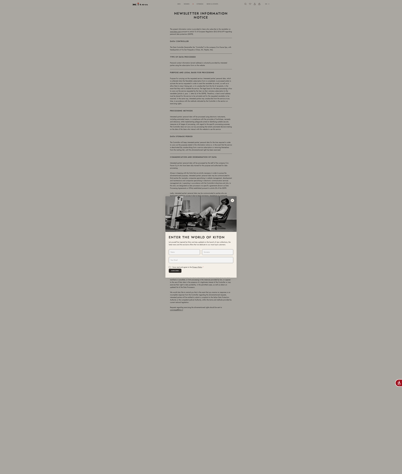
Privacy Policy (197, 267)
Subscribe (175, 271)
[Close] (232, 200)
